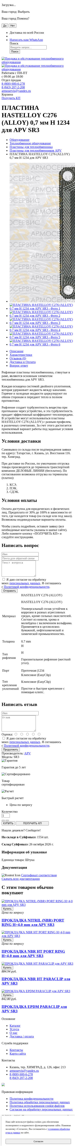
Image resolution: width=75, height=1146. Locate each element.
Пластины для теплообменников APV (36, 150)
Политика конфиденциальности (31, 1098)
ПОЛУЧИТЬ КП (32, 823)
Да (4, 25)
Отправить (9, 590)
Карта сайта (18, 1053)
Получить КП (11, 98)
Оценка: (7, 734)
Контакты (16, 1050)
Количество (10, 811)
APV (27, 753)
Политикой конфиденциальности (26, 586)
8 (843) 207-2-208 (13, 87)
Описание (16, 351)
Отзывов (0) (18, 358)
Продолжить (10, 749)
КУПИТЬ (8, 823)
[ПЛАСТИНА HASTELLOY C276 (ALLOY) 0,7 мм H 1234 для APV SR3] (41, 308)
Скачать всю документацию (21, 878)
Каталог (15, 1025)
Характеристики (21, 354)
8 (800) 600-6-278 (13, 83)
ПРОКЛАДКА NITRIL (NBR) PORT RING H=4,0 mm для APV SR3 (33, 922)
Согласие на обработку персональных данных (41, 1109)
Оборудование (19, 139)
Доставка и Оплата (23, 362)
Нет (12, 25)
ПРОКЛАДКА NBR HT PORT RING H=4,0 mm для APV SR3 (33, 953)
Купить (7, 908)
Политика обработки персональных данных (40, 1102)
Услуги (14, 1029)
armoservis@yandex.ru (16, 91)
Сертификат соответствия (39, 875)
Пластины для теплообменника (31, 147)
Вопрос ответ (19, 365)
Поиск (14, 51)
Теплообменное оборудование (30, 143)
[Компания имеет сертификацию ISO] (3, 1085)
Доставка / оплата (22, 1036)
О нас (13, 1032)
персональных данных (24, 583)
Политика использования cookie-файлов (37, 1106)
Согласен (38, 1141)
